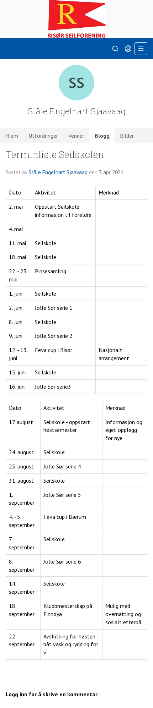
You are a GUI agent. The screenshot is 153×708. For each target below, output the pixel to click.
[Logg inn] (128, 48)
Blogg (102, 135)
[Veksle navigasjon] (140, 48)
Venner (76, 135)
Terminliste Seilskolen (55, 154)
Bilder (127, 135)
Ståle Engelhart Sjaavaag (58, 172)
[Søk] (115, 48)
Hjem (11, 135)
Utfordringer (43, 135)
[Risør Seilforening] (76, 19)
